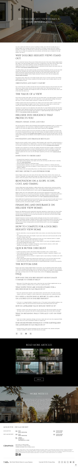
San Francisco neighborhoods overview (29, 67)
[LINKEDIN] (65, 462)
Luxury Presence (28, 462)
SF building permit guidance (35, 133)
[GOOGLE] (73, 462)
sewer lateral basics (26, 162)
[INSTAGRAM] (62, 462)
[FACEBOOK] (59, 462)
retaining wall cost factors (48, 190)
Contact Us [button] (39, 415)
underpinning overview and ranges (50, 196)
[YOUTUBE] (71, 462)
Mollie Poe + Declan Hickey (52, 271)
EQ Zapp (51, 128)
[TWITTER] (68, 462)
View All (39, 379)
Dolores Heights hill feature (21, 75)
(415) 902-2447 (59, 432)
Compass (46, 449)
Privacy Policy (51, 462)
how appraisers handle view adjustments (29, 111)
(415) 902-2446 (59, 435)
